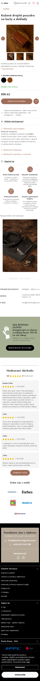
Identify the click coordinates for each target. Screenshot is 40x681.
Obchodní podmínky (9, 581)
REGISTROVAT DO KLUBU (20, 348)
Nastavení (20, 667)
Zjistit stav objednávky (10, 630)
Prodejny (4, 634)
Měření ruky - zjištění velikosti (13, 623)
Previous (3, 38)
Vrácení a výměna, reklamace (13, 577)
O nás (3, 607)
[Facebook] (18, 557)
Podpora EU (5, 588)
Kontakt (4, 596)
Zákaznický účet (7, 627)
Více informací (7, 69)
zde (28, 662)
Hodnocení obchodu (20, 371)
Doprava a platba (8, 573)
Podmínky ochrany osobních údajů (15, 584)
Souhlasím (20, 675)
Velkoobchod (6, 619)
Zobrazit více (20, 473)
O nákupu (5, 592)
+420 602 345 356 (22, 544)
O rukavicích (6, 611)
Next (37, 38)
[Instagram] (23, 557)
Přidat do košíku (17, 101)
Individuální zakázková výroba (13, 615)
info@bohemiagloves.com (22, 540)
